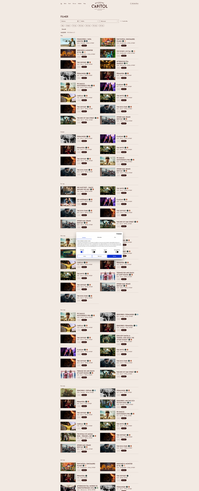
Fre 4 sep (95, 25)
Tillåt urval (99, 256)
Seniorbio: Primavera (127, 326)
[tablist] (99, 32)
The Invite (123, 96)
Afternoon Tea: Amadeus (123, 62)
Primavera (123, 73)
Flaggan (123, 85)
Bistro (65, 3)
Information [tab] (99, 237)
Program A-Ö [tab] (71, 32)
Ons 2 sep (81, 25)
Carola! (83, 96)
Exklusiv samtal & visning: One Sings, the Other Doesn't (125, 338)
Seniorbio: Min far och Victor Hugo (126, 402)
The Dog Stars (125, 107)
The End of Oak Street (88, 118)
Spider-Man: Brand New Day (123, 118)
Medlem (79, 3)
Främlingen (84, 73)
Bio (61, 3)
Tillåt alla (114, 256)
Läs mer (79, 45)
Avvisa (84, 256)
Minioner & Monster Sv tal (85, 51)
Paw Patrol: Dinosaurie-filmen (126, 40)
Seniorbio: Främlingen (127, 314)
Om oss (74, 3)
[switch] (93, 252)
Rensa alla (64, 29)
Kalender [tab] (63, 32)
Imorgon (68, 25)
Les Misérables (85, 199)
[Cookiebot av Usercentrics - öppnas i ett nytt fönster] (117, 234)
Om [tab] (115, 237)
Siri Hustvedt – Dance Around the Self (86, 188)
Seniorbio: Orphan (87, 390)
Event (69, 3)
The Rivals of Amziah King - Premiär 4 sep (87, 435)
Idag (62, 25)
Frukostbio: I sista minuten (84, 40)
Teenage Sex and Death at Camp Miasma (125, 274)
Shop (85, 3)
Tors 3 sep (88, 25)
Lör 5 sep (101, 25)
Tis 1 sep (74, 25)
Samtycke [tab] (84, 237)
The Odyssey (84, 62)
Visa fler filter (125, 21)
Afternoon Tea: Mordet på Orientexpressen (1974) (88, 487)
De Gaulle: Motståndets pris (86, 85)
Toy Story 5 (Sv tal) (126, 51)
